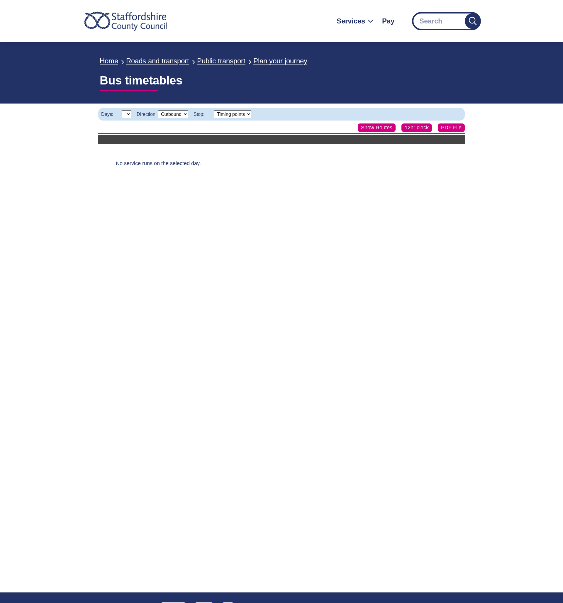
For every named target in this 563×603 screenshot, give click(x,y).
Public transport (221, 61)
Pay (388, 21)
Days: (107, 114)
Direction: (147, 114)
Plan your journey (280, 61)
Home (109, 61)
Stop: (199, 114)
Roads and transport (157, 61)
